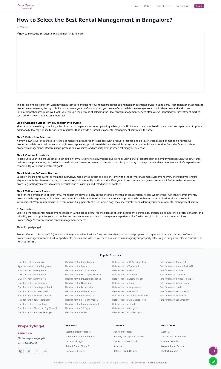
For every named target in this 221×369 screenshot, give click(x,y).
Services (118, 346)
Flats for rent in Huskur (76, 312)
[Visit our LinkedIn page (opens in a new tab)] (45, 351)
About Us (165, 331)
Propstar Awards (169, 341)
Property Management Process (129, 336)
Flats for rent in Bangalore (31, 262)
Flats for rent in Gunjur (123, 283)
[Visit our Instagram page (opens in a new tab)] (21, 351)
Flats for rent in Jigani (76, 266)
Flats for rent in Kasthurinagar (127, 278)
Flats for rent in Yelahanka (173, 295)
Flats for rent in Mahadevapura (81, 291)
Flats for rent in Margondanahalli (34, 295)
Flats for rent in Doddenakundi (80, 287)
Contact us (182, 6)
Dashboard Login (74, 341)
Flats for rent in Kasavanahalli (33, 291)
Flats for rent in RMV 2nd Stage (81, 270)
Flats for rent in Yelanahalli (125, 266)
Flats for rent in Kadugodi (125, 274)
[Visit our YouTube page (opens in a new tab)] (37, 351)
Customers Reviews (75, 350)
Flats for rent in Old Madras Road (129, 299)
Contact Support (169, 350)
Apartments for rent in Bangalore (35, 266)
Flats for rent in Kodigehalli (173, 262)
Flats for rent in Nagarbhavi (79, 283)
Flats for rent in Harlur (123, 270)
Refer (147, 6)
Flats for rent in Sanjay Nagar (174, 283)
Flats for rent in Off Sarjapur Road (129, 262)
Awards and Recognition (173, 336)
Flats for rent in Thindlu (124, 304)
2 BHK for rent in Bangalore (32, 274)
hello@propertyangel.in (34, 338)
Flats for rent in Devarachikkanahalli (83, 278)
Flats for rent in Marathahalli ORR (176, 266)
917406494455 (29, 343)
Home (135, 6)
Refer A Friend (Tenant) (77, 346)
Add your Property (123, 331)
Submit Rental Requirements (80, 336)
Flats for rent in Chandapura (79, 262)
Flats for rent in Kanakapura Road (35, 287)
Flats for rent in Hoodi (170, 287)
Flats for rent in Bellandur (125, 291)
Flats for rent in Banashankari (174, 299)
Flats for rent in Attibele (171, 270)
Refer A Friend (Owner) (125, 350)
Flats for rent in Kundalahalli (32, 283)
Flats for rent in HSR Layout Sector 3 (83, 274)
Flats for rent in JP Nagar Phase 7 (81, 299)
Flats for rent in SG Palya (77, 308)
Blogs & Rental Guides (172, 346)
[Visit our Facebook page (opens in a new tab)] (29, 351)
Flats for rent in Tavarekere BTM (34, 299)
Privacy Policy (138, 362)
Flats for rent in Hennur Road (32, 304)
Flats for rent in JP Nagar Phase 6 (176, 278)
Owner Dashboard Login (126, 341)
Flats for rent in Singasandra (126, 287)
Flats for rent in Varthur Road (174, 291)
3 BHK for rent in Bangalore (32, 278)
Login (199, 6)
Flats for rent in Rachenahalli (79, 295)
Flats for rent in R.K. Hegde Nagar (35, 312)
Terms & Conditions (157, 362)
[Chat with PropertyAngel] (213, 351)
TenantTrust (163, 6)
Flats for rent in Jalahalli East (174, 274)
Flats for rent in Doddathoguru (127, 312)
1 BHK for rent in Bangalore (32, 270)
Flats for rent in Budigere (125, 308)
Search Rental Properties (78, 331)
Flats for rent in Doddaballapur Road (130, 295)
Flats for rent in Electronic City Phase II (37, 308)
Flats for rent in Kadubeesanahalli (82, 304)
